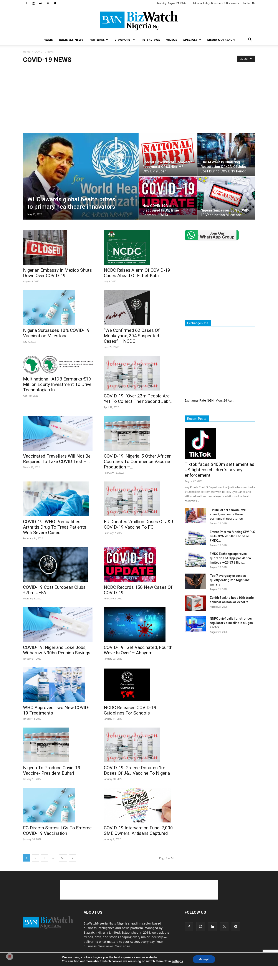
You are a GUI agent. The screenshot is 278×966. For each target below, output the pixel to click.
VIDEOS (171, 40)
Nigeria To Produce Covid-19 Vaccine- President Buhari (51, 770)
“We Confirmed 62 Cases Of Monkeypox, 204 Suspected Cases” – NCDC (132, 336)
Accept (204, 959)
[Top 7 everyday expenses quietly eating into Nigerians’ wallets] (195, 581)
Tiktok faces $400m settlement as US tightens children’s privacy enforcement (219, 470)
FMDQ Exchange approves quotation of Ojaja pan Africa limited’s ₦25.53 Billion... (230, 558)
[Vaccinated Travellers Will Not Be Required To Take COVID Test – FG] (58, 433)
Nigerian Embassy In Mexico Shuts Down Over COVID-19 (57, 273)
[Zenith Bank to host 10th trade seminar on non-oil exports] (195, 603)
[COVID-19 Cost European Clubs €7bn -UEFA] (58, 564)
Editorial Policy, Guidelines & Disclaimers (216, 3)
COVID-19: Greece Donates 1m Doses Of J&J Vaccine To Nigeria (137, 770)
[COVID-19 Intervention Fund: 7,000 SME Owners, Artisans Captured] (139, 805)
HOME (48, 40)
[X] (48, 3)
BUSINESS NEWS (71, 40)
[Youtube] (55, 3)
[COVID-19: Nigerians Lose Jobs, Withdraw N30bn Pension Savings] (58, 624)
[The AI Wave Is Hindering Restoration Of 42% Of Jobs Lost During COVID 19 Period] (226, 150)
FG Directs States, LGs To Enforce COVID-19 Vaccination (57, 830)
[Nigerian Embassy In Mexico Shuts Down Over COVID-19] (58, 247)
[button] (250, 40)
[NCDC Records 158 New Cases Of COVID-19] (139, 564)
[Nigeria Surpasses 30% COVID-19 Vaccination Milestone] (226, 196)
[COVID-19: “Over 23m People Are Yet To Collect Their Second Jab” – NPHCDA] (139, 373)
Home (26, 51)
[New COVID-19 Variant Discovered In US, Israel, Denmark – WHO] (168, 196)
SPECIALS (190, 40)
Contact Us (249, 3)
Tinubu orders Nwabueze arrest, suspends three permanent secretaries (228, 514)
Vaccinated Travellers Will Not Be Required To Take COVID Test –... (57, 458)
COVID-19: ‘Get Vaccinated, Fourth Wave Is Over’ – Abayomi (138, 650)
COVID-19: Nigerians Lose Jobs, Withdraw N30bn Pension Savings (56, 650)
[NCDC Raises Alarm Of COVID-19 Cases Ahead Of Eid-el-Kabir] (139, 247)
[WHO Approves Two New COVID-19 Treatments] (58, 684)
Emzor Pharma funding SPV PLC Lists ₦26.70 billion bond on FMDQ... (232, 536)
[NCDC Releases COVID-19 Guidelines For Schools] (139, 684)
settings (177, 961)
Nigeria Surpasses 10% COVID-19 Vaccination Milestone (56, 333)
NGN (210, 400)
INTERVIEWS (151, 40)
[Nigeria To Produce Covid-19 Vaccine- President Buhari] (58, 745)
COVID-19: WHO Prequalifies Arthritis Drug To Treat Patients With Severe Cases (54, 527)
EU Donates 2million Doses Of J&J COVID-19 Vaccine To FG (138, 524)
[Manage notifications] (9, 956)
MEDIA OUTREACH (221, 40)
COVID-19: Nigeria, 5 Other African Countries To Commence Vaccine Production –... (138, 461)
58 (62, 858)
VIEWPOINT (123, 40)
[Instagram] (33, 3)
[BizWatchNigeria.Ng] (139, 20)
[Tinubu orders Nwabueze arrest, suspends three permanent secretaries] (195, 515)
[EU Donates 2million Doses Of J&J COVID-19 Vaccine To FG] (139, 498)
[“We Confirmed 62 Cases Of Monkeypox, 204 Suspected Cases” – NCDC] (139, 307)
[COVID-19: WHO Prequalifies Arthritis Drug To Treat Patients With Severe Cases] (58, 498)
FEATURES (97, 40)
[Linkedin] (40, 3)
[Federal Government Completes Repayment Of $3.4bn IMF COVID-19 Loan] (168, 153)
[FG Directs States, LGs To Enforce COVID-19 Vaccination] (58, 805)
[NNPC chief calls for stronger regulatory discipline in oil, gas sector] (195, 624)
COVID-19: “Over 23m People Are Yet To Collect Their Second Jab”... (139, 398)
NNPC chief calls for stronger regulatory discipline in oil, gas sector (231, 623)
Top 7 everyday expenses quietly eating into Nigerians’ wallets (230, 580)
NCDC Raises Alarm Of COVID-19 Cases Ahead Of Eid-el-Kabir (137, 273)
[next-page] (72, 858)
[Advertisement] (139, 100)
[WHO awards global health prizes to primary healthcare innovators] (81, 182)
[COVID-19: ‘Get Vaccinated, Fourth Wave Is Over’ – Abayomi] (139, 624)
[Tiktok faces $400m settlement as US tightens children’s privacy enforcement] (220, 443)
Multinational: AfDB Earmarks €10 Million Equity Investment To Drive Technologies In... (57, 384)
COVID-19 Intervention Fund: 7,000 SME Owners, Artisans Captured (138, 830)
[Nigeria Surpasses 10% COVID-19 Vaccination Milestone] (58, 307)
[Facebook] (26, 3)
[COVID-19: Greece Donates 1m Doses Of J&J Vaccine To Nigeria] (139, 745)
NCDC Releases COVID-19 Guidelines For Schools (130, 710)
